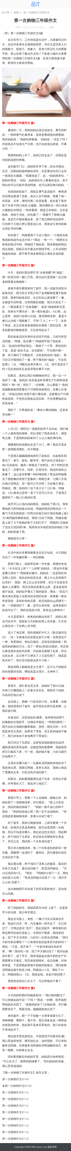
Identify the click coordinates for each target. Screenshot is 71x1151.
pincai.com (41, 1147)
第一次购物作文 (12, 1079)
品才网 (5, 12)
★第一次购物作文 (13, 1085)
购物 (16, 12)
